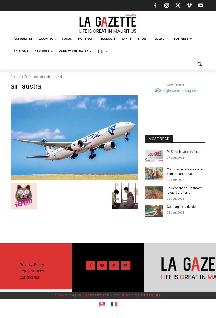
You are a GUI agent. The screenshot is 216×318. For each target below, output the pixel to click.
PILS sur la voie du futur (184, 152)
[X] (178, 6)
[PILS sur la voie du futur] (154, 156)
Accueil (16, 76)
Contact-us (29, 277)
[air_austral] (74, 137)
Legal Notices (31, 270)
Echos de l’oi (33, 76)
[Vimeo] (189, 6)
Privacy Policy (31, 264)
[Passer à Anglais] (102, 304)
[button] (199, 64)
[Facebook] (155, 6)
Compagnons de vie (181, 207)
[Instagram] (166, 6)
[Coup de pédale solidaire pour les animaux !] (154, 173)
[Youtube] (200, 6)
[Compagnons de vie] (154, 211)
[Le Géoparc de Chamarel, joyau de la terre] (154, 192)
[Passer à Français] (114, 304)
